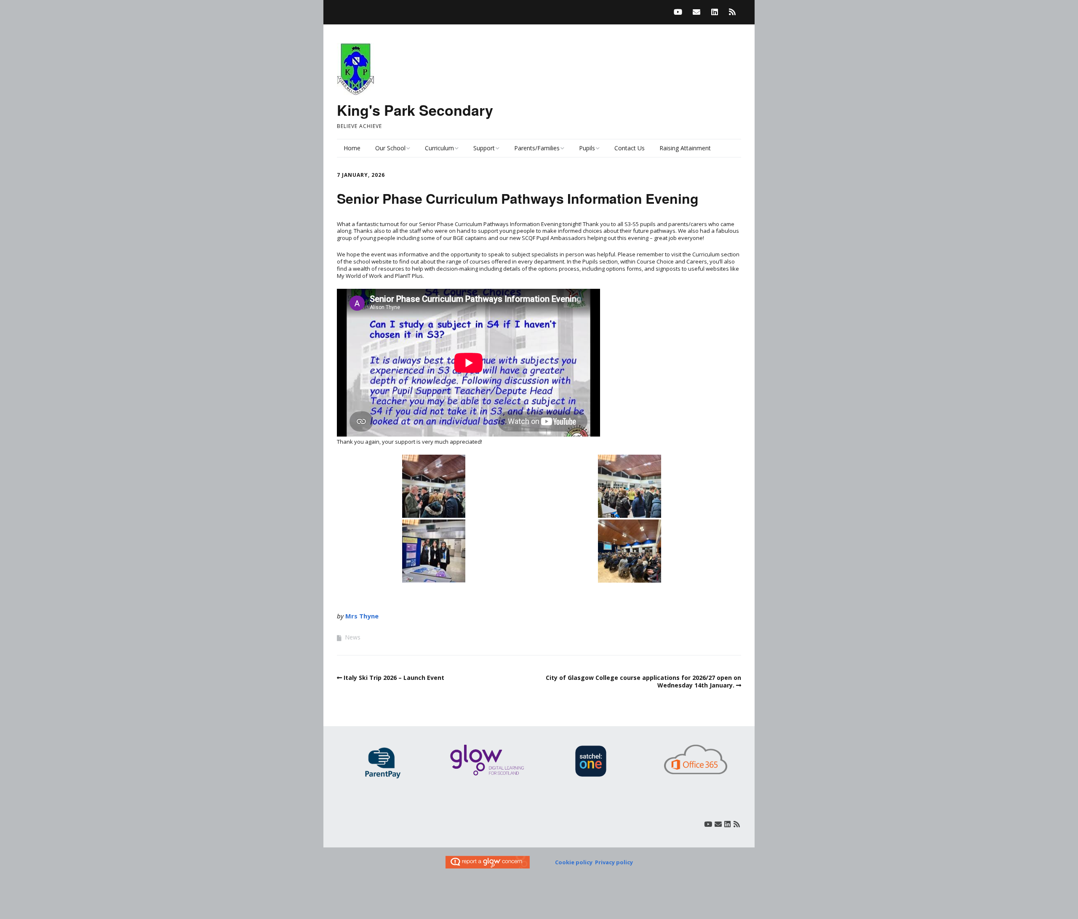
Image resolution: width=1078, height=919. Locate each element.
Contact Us (629, 148)
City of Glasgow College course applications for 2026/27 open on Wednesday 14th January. (643, 681)
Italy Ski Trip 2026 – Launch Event (394, 678)
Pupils (587, 148)
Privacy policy (614, 862)
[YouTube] (680, 12)
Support (484, 148)
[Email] (697, 12)
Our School (390, 148)
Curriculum (439, 148)
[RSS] (732, 12)
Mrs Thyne (362, 616)
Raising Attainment (685, 148)
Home (352, 148)
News (352, 637)
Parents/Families (537, 148)
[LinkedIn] (714, 12)
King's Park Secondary (415, 110)
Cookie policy (573, 862)
